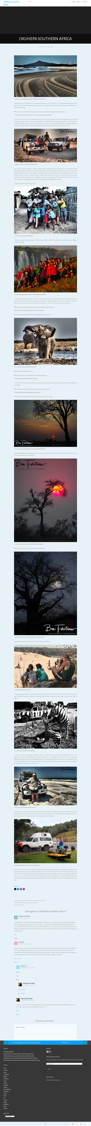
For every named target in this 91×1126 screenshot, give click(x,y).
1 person (19, 958)
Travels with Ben (50, 46)
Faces (26, 902)
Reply (15, 938)
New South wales (7, 1089)
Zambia (43, 900)
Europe (5, 1072)
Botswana (22, 900)
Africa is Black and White (8, 1051)
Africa (19, 900)
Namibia (35, 900)
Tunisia (5, 1080)
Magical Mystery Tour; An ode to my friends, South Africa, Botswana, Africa (19, 1053)
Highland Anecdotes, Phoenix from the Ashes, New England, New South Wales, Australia (22, 1060)
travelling (36, 902)
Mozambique (30, 900)
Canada (5, 1093)
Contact (84, 1)
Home (73, 1)
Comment (72, 1037)
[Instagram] (50, 1052)
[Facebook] (47, 1052)
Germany (5, 1099)
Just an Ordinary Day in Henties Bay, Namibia (26, 1042)
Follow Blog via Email (53, 1056)
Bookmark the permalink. (19, 904)
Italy (4, 1097)
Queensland (6, 1091)
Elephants (23, 902)
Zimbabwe (6, 1085)
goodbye (29, 902)
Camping (19, 902)
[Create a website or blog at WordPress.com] (45, 1123)
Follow (49, 1069)
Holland (5, 1102)
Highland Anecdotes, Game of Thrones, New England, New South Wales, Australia (20, 1058)
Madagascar (6, 1104)
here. (15, 880)
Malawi (25, 900)
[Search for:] (34, 1)
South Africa (39, 900)
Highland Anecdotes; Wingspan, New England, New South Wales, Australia (19, 1055)
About (79, 1)
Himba (32, 902)
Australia (64, 1042)
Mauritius (5, 1108)
